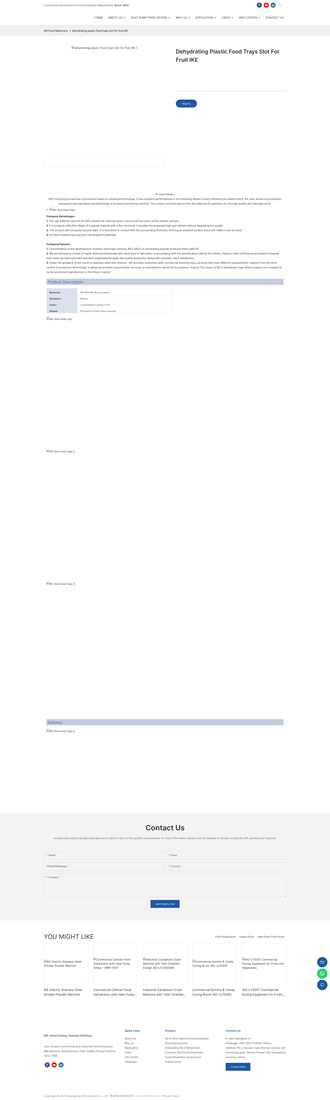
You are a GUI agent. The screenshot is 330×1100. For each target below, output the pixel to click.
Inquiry (186, 103)
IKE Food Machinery (56, 30)
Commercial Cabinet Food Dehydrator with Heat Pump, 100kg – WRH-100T (114, 992)
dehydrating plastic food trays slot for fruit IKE (100, 30)
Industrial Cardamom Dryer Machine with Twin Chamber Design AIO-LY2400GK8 (164, 992)
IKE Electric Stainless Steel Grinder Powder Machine (63, 992)
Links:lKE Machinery (148, 1096)
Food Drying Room (225, 936)
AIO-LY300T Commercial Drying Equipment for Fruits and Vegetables (262, 992)
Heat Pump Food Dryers (271, 936)
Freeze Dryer (246, 936)
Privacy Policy (170, 1096)
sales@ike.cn (243, 1038)
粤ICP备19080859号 (122, 1096)
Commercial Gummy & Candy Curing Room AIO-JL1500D (213, 992)
